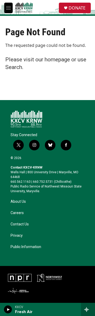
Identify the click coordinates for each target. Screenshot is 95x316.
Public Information (26, 247)
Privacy (17, 236)
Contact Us (20, 224)
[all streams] (88, 309)
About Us (18, 202)
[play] (8, 309)
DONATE (77, 8)
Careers (17, 213)
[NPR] (20, 278)
